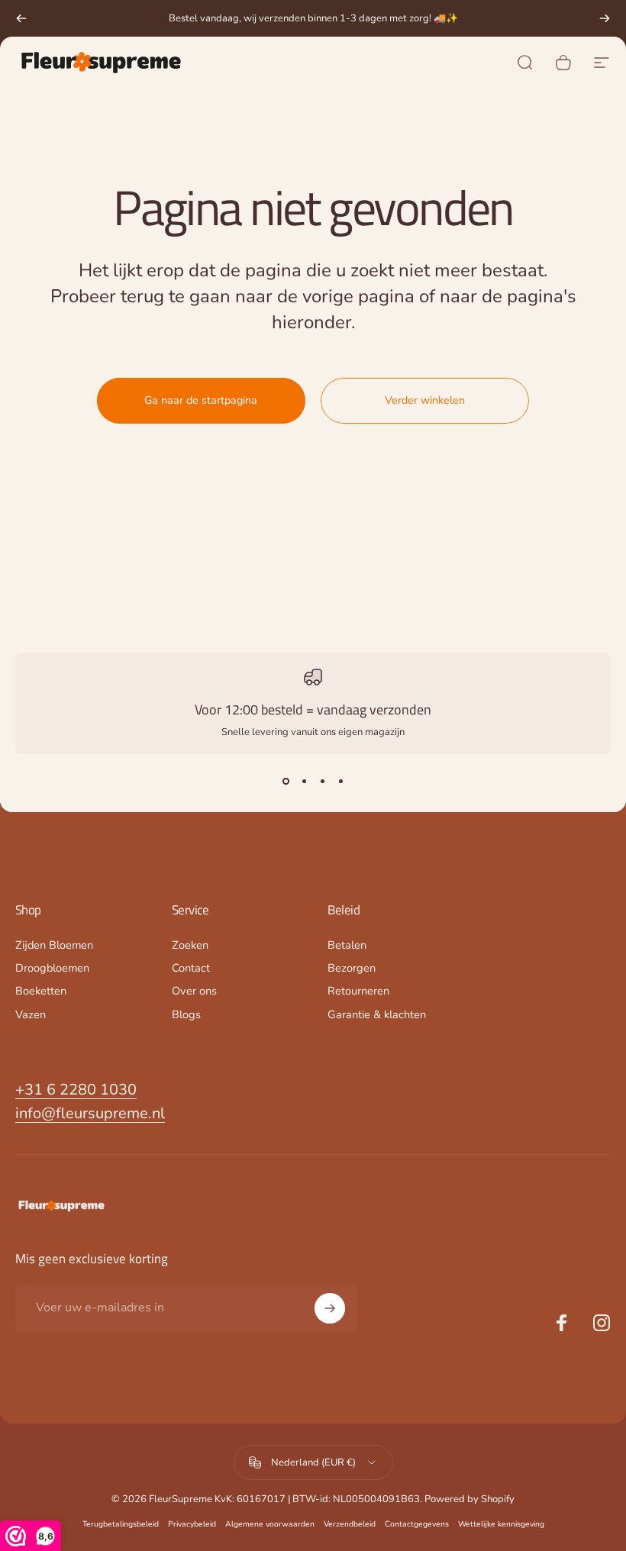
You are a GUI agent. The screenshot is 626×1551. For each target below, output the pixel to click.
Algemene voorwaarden (270, 1524)
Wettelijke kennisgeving (501, 1524)
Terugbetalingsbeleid (120, 1524)
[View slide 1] (285, 781)
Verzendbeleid (350, 1524)
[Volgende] (604, 18)
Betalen (347, 945)
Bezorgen (352, 968)
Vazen (30, 1014)
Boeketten (40, 991)
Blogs (186, 1014)
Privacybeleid (192, 1524)
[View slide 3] (322, 781)
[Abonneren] (330, 1308)
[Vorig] (21, 18)
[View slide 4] (340, 781)
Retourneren (358, 991)
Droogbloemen (52, 968)
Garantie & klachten (377, 1014)
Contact (191, 968)
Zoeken (190, 945)
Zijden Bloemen (54, 945)
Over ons (194, 991)
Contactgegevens (417, 1524)
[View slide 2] (304, 781)
